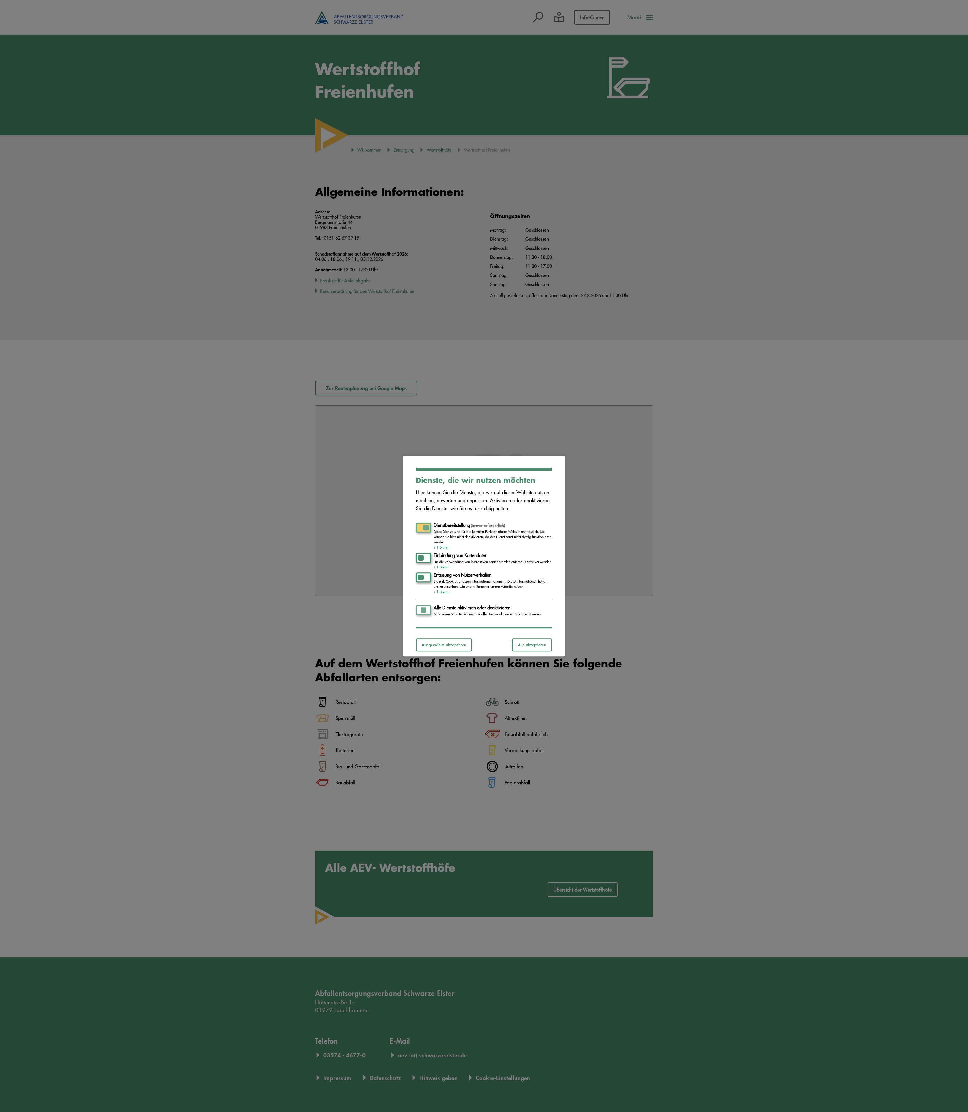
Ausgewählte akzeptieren (444, 644)
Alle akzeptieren (532, 644)
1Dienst (441, 547)
